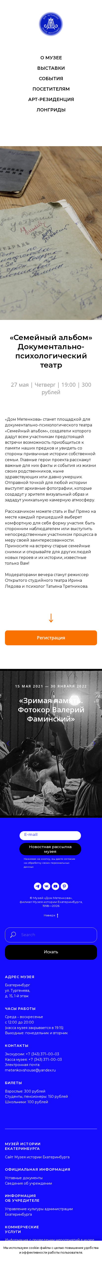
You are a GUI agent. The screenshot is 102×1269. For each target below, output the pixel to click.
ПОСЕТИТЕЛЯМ (51, 89)
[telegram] (37, 886)
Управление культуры (24, 1209)
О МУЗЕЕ (51, 58)
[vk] (46, 886)
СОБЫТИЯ (51, 78)
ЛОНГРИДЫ (51, 110)
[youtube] (55, 886)
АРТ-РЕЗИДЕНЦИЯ (51, 99)
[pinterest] (64, 886)
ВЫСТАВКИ (51, 68)
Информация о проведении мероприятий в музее (49, 1240)
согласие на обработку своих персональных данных (49, 862)
